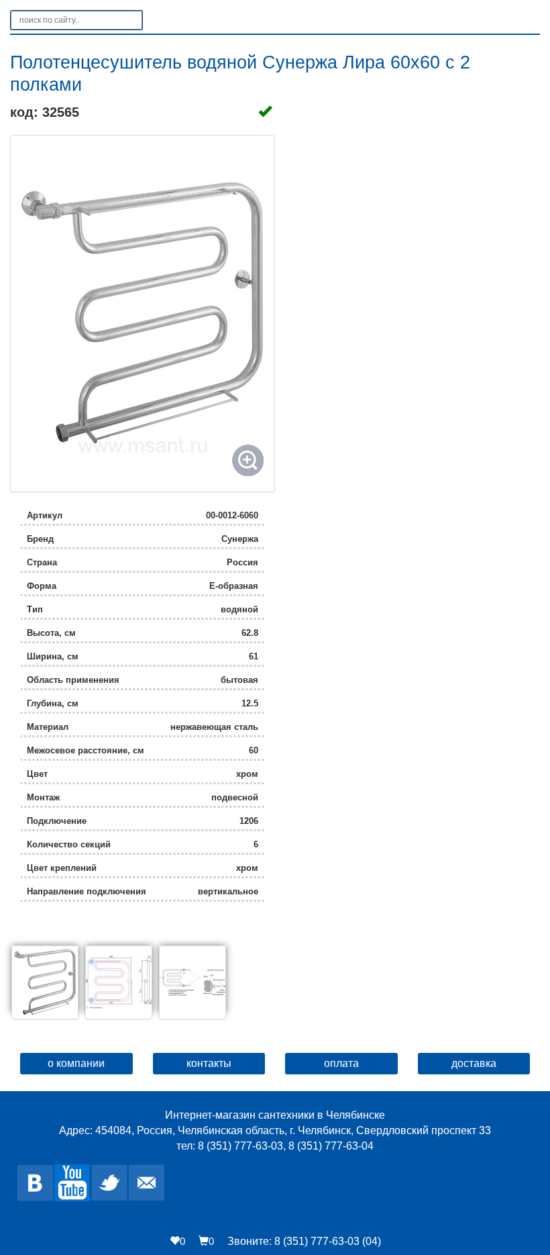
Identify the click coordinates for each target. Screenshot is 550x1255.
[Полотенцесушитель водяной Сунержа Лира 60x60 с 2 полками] (142, 313)
